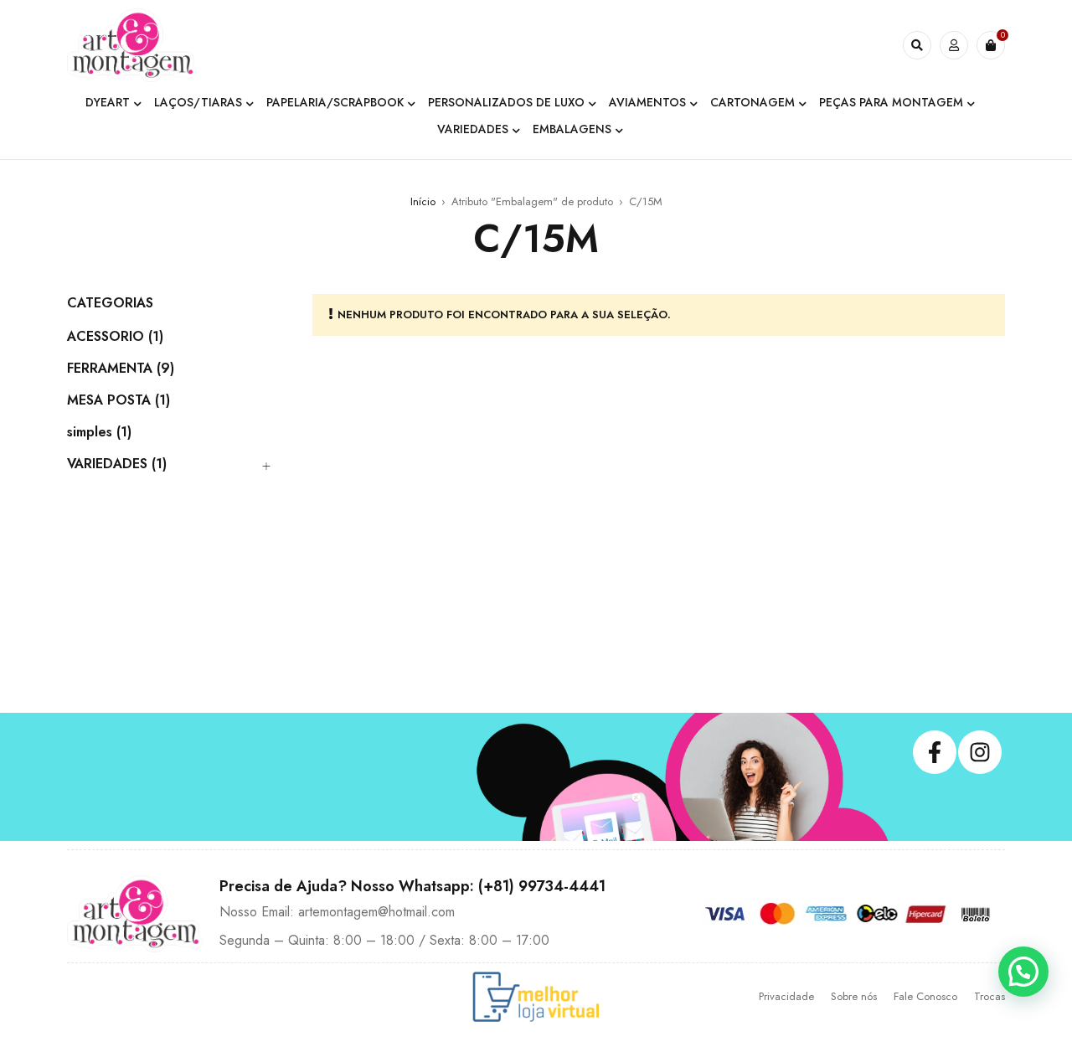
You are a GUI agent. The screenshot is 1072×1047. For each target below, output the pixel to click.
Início (423, 201)
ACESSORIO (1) (115, 337)
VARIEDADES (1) (117, 464)
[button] (1023, 971)
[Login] (954, 45)
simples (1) (99, 432)
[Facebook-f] (934, 752)
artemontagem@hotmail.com (376, 911)
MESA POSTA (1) (118, 400)
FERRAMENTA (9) (120, 368)
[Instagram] (980, 752)
